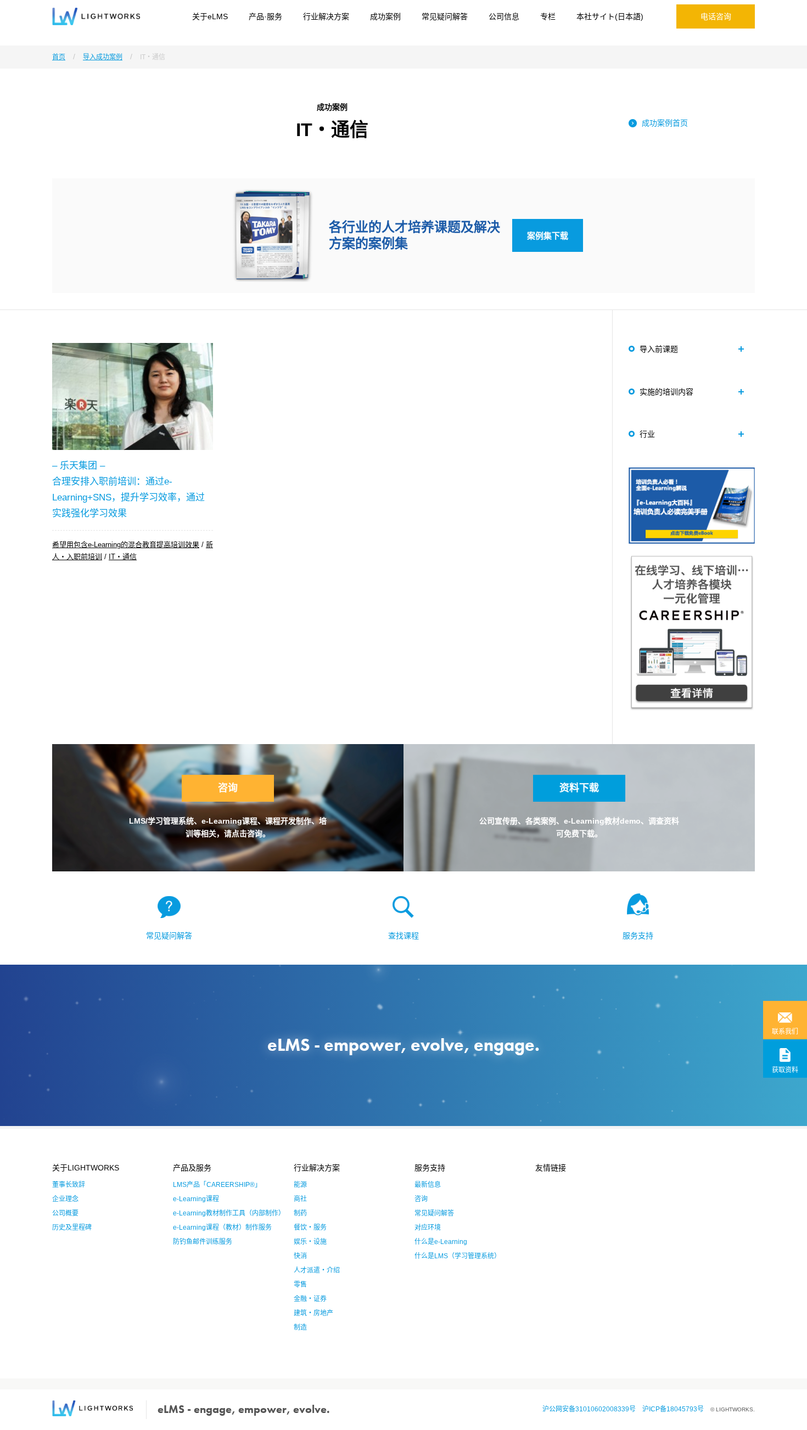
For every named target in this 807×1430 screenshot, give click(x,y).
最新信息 (427, 1185)
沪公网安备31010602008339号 (592, 1409)
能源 (300, 1185)
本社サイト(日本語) (609, 16)
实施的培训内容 (666, 391)
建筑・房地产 (313, 1313)
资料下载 (579, 787)
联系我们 (785, 1031)
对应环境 (427, 1227)
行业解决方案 (326, 16)
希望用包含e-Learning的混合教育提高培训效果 (125, 545)
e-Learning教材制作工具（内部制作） (229, 1213)
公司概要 (65, 1213)
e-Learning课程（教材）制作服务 (222, 1227)
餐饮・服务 (310, 1227)
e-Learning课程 (196, 1199)
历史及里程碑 (72, 1227)
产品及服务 (192, 1167)
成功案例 (385, 16)
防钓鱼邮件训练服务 (202, 1242)
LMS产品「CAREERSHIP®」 (217, 1185)
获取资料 (785, 1070)
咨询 (228, 787)
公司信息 (504, 16)
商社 (300, 1199)
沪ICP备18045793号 (676, 1409)
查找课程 (403, 935)
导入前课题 (659, 349)
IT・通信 (123, 557)
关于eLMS (210, 16)
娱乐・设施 (310, 1242)
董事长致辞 (68, 1185)
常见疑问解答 (445, 16)
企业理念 (65, 1199)
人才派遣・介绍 (317, 1270)
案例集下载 (547, 235)
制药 (300, 1213)
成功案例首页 (665, 123)
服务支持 (638, 935)
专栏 (548, 16)
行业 (647, 434)
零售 (300, 1284)
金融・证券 (310, 1299)
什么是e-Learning (440, 1242)
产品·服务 (265, 16)
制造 (300, 1327)
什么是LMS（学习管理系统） (457, 1256)
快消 (300, 1256)
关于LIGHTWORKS (85, 1167)
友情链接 (550, 1167)
